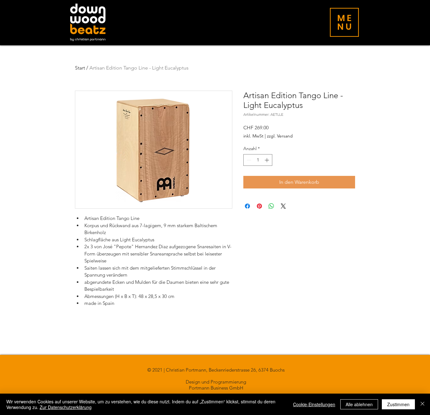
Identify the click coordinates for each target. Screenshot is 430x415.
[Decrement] (248, 159)
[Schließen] (422, 404)
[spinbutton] (257, 159)
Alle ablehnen (359, 404)
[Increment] (267, 159)
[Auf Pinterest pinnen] (259, 206)
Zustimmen (398, 404)
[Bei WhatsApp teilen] (271, 206)
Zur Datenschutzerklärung (66, 407)
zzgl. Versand (280, 136)
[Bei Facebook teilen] (247, 206)
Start (80, 68)
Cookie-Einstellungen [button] (314, 404)
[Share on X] (283, 206)
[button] (344, 22)
